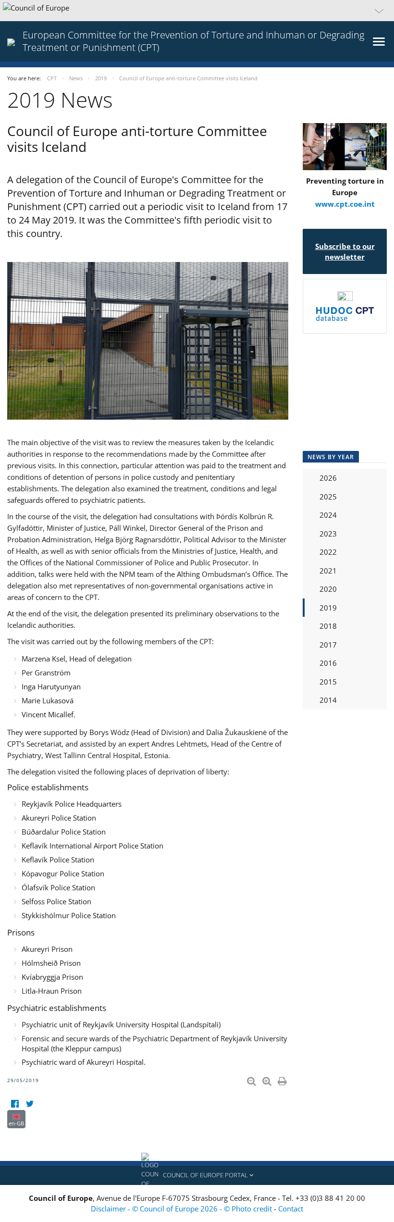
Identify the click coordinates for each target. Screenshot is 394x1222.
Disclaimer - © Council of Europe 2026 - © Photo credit (182, 1208)
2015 (328, 681)
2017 (328, 644)
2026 (328, 478)
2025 (328, 496)
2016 (328, 663)
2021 (328, 570)
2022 (328, 552)
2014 (328, 700)
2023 (328, 533)
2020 (328, 589)
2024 (328, 515)
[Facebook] (14, 1104)
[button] (197, 10)
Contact (290, 1208)
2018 (328, 626)
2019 (328, 607)
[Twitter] (29, 1104)
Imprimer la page (283, 1079)
